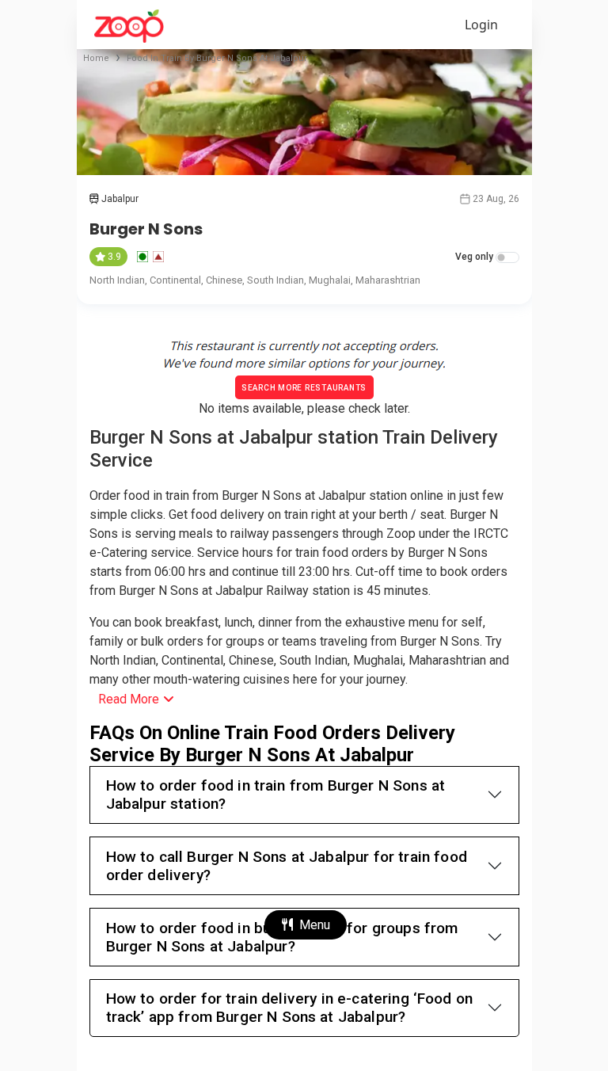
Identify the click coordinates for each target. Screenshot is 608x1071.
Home (96, 58)
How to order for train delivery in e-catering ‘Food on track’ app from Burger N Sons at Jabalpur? (289, 1007)
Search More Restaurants (304, 387)
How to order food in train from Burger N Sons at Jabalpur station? (276, 794)
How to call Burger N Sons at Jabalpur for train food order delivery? (286, 866)
